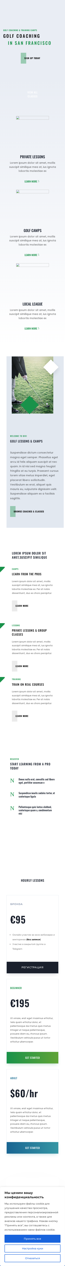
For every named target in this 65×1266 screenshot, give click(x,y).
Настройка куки (32, 1248)
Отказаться (32, 1258)
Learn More (31, 181)
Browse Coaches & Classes (29, 511)
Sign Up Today (32, 58)
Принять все (32, 1238)
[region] (32, 1226)
